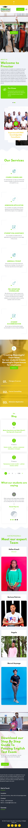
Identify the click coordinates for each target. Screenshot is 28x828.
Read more (14, 367)
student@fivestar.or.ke (10, 802)
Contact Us (20, 9)
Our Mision (12, 88)
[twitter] (12, 825)
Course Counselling (15, 391)
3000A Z (15, 444)
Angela (14, 632)
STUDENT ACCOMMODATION (14, 323)
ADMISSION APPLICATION (14, 205)
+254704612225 (9, 800)
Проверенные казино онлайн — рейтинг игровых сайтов (14, 464)
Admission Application (16, 402)
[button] (13, 102)
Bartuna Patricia (14, 597)
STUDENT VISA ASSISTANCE (14, 233)
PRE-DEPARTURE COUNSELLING (14, 290)
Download (5, 764)
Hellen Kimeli (14, 549)
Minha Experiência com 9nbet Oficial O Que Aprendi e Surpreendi (14, 431)
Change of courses (15, 381)
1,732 (19, 473)
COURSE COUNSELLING (14, 177)
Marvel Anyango (14, 663)
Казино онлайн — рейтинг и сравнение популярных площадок (14, 448)
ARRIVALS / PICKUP (14, 261)
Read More (22, 32)
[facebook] (8, 825)
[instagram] (19, 825)
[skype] (16, 825)
